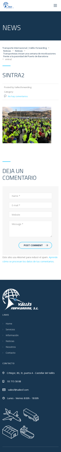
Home (9, 323)
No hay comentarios (18, 96)
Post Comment (33, 245)
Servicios (10, 329)
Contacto (10, 352)
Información (12, 335)
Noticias (10, 341)
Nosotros (11, 346)
